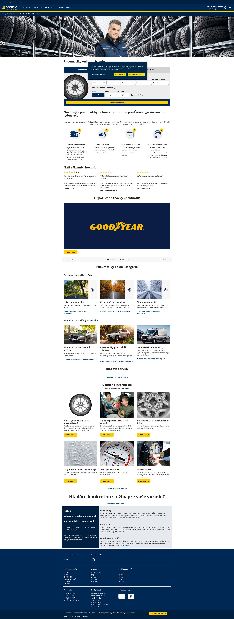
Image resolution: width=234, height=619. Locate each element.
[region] (117, 71)
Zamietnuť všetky (120, 74)
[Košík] (230, 7)
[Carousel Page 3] (112, 259)
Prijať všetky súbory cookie (136, 74)
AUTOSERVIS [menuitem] (38, 8)
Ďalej (164, 259)
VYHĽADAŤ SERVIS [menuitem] (63, 8)
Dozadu (70, 259)
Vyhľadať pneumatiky (117, 103)
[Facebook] (93, 560)
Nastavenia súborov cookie (98, 74)
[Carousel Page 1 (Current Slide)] (108, 259)
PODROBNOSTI (70, 252)
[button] (115, 88)
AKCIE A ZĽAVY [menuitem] (50, 8)
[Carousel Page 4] (114, 259)
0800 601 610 (124, 546)
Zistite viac (69, 435)
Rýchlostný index (158, 79)
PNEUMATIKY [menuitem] (27, 8)
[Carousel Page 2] (110, 259)
